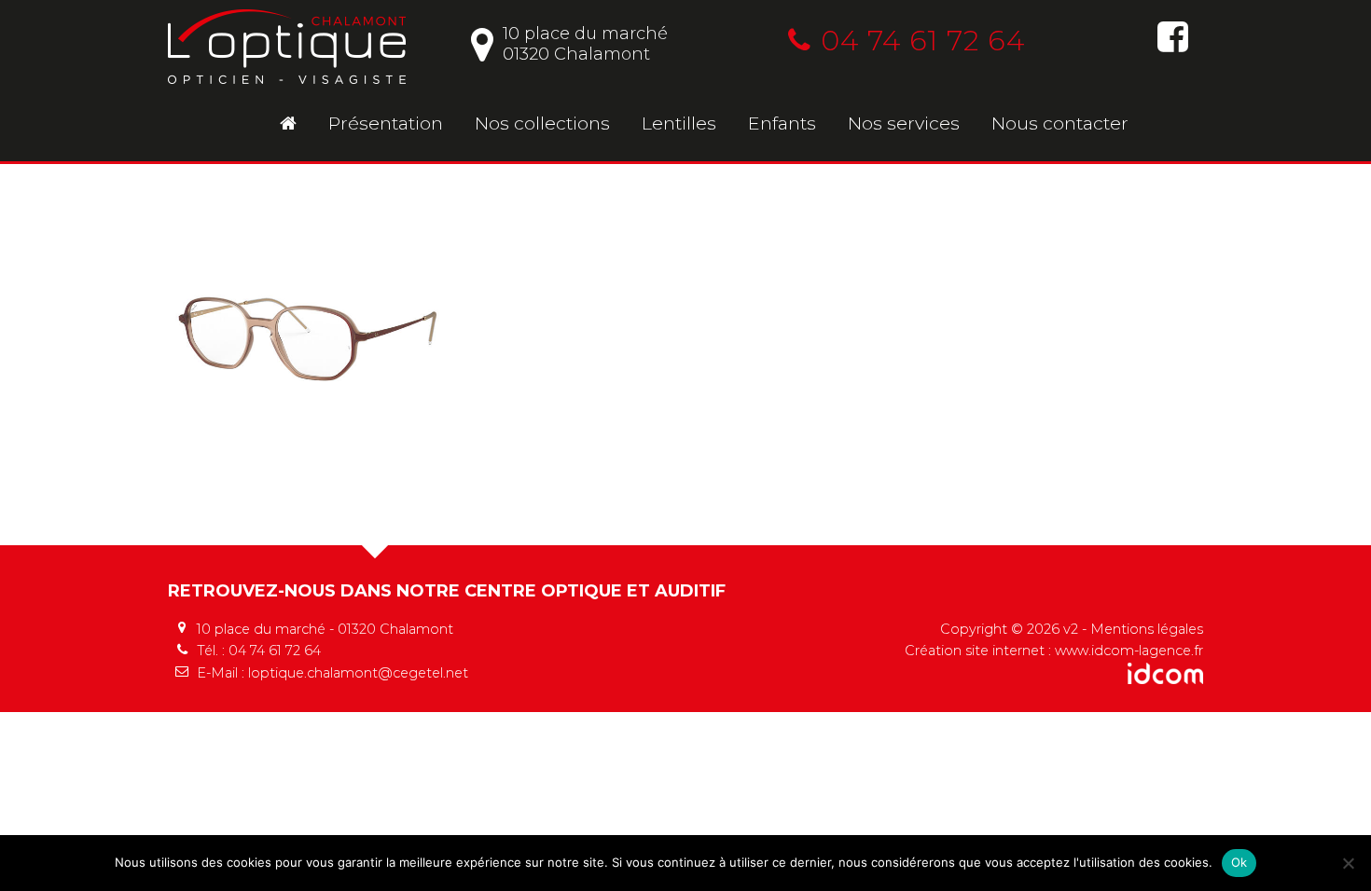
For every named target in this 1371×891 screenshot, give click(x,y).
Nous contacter (1060, 123)
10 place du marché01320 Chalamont (585, 43)
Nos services (904, 123)
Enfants (782, 123)
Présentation (385, 123)
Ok (1239, 862)
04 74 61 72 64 (923, 40)
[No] (1347, 863)
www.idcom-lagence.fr (1129, 650)
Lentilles (679, 123)
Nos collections (542, 123)
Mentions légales (1146, 629)
